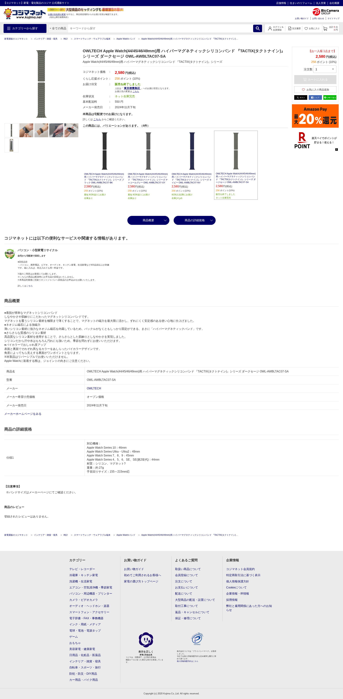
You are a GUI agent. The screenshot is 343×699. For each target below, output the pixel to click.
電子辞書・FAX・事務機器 (86, 618)
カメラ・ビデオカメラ (83, 599)
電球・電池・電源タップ (85, 630)
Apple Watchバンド (125, 39)
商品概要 (148, 220)
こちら (97, 119)
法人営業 (321, 3)
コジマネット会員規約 (240, 569)
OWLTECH (94, 388)
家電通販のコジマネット (16, 39)
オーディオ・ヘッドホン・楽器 (89, 605)
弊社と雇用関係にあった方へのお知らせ (249, 607)
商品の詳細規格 (195, 220)
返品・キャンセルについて (192, 612)
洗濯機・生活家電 (80, 581)
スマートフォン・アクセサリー (89, 612)
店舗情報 (281, 3)
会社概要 (334, 3)
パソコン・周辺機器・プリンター (90, 593)
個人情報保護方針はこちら (187, 661)
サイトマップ (333, 18)
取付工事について (186, 605)
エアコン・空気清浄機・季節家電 (90, 587)
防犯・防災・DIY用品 (83, 673)
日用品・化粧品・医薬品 (85, 655)
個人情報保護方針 (237, 581)
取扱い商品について (188, 569)
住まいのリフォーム (301, 3)
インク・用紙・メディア (85, 624)
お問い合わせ (318, 18)
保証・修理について (188, 618)
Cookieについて (236, 587)
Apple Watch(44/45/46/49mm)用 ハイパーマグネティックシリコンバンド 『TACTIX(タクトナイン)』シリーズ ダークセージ (200, 39)
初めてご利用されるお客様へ (142, 575)
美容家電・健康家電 (82, 649)
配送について (183, 593)
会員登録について (186, 575)
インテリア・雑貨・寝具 (46, 39)
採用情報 (232, 599)
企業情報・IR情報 (237, 593)
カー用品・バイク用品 (83, 679)
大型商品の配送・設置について (195, 599)
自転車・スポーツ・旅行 (85, 667)
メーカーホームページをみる (23, 413)
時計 (66, 39)
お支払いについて (186, 587)
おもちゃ (75, 642)
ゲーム (73, 636)
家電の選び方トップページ (141, 581)
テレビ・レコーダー (82, 569)
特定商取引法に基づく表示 (243, 575)
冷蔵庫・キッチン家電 (83, 575)
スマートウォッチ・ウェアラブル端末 (92, 39)
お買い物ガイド (302, 18)
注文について (183, 581)
